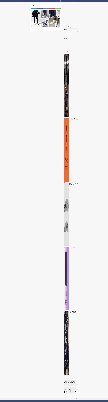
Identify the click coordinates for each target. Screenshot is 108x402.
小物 (71, 29)
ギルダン (76, 383)
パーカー (73, 390)
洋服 (71, 38)
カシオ (69, 383)
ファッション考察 (71, 27)
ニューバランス (71, 389)
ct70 (65, 380)
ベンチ (76, 390)
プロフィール (71, 22)
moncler (71, 380)
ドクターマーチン (66, 389)
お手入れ (74, 381)
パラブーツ (70, 390)
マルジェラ (66, 391)
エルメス (66, 382)
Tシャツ (69, 381)
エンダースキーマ (70, 382)
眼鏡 (74, 392)
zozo (71, 381)
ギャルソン (72, 383)
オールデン (66, 383)
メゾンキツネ (70, 391)
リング (76, 391)
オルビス (74, 382)
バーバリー (66, 390)
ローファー (66, 392)
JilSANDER (68, 380)
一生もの (69, 392)
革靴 (71, 48)
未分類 (71, 36)
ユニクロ (73, 391)
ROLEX (74, 380)
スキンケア (71, 26)
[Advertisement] (71, 11)
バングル (75, 389)
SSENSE (66, 381)
